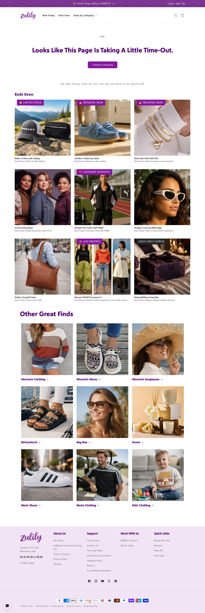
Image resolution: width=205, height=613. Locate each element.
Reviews (158, 545)
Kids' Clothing (141, 505)
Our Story (58, 540)
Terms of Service (62, 554)
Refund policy (42, 606)
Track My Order (95, 550)
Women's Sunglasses (145, 379)
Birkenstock (29, 442)
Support (92, 533)
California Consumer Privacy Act (68, 547)
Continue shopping (102, 64)
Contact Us (92, 545)
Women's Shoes (87, 379)
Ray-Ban (82, 442)
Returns (91, 565)
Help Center (93, 540)
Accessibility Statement (99, 570)
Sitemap (58, 564)
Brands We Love (162, 540)
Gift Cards (159, 555)
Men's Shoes (29, 505)
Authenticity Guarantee (99, 555)
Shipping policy (91, 606)
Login (171, 3)
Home (136, 442)
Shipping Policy (94, 560)
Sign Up (180, 3)
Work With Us (130, 533)
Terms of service (73, 606)
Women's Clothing (33, 379)
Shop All (158, 550)
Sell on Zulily (127, 545)
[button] (85, 15)
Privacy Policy (60, 559)
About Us (60, 533)
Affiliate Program (129, 540)
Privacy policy (57, 606)
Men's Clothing (86, 505)
